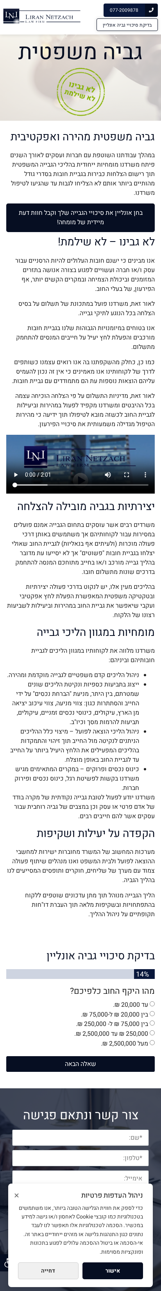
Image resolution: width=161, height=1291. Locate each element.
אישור (113, 1271)
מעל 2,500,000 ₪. (124, 1043)
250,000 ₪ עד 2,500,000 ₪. (111, 1034)
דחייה (48, 1271)
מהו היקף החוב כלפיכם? (112, 991)
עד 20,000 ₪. (130, 1005)
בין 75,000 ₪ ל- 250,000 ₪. (112, 1024)
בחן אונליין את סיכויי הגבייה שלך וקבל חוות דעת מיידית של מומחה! (81, 217)
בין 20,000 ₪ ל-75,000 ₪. (114, 1014)
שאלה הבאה (80, 1064)
